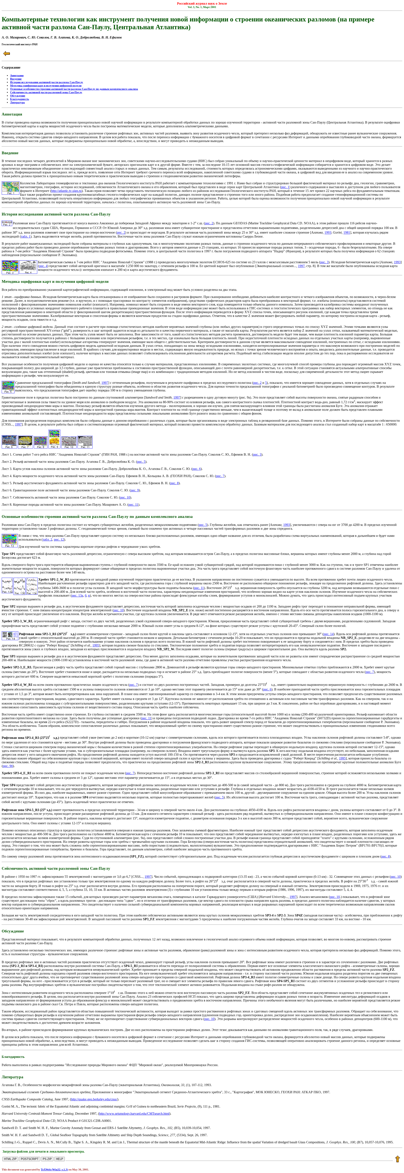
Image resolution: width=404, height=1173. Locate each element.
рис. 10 (125, 497)
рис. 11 (133, 504)
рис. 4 (43, 266)
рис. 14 (328, 634)
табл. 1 (26, 236)
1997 (301, 266)
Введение (16, 78)
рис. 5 (141, 461)
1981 (346, 232)
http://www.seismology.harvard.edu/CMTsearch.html (134, 1113)
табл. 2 (47, 539)
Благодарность (19, 99)
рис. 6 (196, 469)
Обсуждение (17, 95)
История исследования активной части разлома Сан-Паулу (46, 82)
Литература (17, 102)
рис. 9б (8, 766)
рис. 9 (134, 490)
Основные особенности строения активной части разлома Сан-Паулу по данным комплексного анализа (74, 88)
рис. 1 (285, 187)
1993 (327, 232)
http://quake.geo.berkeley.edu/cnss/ (94, 1099)
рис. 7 (220, 476)
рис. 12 (59, 539)
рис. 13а (77, 595)
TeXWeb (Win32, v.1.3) (54, 1169)
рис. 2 (209, 223)
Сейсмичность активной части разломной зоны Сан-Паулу (46, 92)
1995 (95, 645)
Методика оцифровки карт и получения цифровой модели (45, 85)
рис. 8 (174, 483)
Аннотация (17, 75)
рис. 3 (324, 262)
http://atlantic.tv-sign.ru (66, 191)
